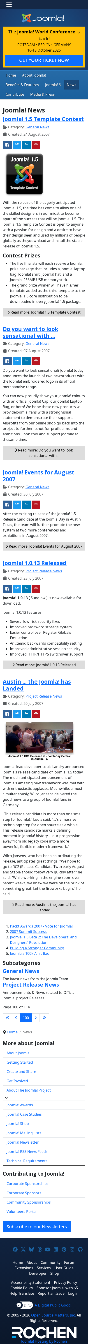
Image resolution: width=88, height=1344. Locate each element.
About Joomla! (34, 75)
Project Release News (43, 571)
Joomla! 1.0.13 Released (35, 563)
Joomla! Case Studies (24, 1114)
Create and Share (21, 1071)
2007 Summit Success (28, 931)
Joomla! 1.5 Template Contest (43, 119)
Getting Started (20, 1062)
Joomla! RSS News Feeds (27, 1151)
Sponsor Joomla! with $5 (57, 1287)
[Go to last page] (44, 1017)
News (71, 84)
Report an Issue (51, 1293)
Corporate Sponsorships (28, 1183)
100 (26, 1017)
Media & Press (42, 94)
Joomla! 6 (53, 84)
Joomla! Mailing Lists (24, 1132)
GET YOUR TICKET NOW (44, 60)
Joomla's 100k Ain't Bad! (30, 953)
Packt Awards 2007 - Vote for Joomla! (41, 926)
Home (11, 75)
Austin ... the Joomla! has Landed (37, 685)
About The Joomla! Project (29, 1090)
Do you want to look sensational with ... (30, 332)
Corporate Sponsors (24, 1192)
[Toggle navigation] (9, 4)
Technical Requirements (27, 1160)
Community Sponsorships (29, 1202)
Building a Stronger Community (37, 947)
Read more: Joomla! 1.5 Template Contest (45, 312)
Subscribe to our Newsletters (37, 1227)
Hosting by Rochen (44, 1341)
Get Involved (17, 1080)
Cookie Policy (21, 1287)
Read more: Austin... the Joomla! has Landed (45, 907)
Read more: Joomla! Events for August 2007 (45, 546)
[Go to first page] (7, 1017)
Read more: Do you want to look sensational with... (45, 453)
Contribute (15, 94)
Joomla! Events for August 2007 (38, 476)
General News (37, 127)
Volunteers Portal (22, 1211)
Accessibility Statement (30, 1282)
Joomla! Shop (18, 1123)
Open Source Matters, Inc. (53, 1315)
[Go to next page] (36, 1017)
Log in (73, 1293)
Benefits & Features (22, 84)
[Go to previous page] (16, 1017)
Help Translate (21, 1293)
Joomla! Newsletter (23, 1142)
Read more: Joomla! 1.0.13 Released (45, 664)
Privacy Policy (65, 1282)
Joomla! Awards (20, 1104)
